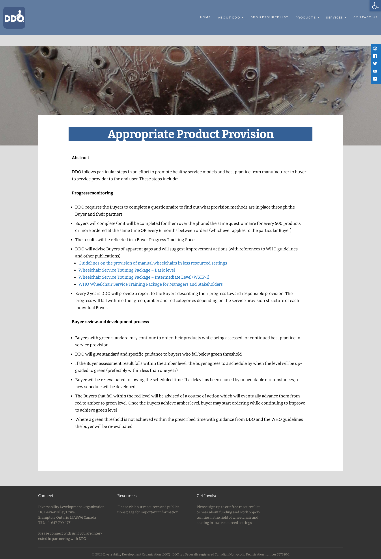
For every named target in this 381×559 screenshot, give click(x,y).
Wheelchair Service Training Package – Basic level (126, 270)
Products (306, 17)
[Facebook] (375, 56)
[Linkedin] (375, 79)
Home (205, 17)
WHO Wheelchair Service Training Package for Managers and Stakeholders (150, 284)
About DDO (229, 17)
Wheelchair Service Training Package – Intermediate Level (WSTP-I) (143, 277)
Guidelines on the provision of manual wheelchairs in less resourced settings (152, 263)
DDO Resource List (270, 17)
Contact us (365, 17)
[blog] (375, 49)
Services (334, 17)
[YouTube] (375, 71)
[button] (375, 5)
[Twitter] (375, 64)
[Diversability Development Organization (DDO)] (14, 17)
